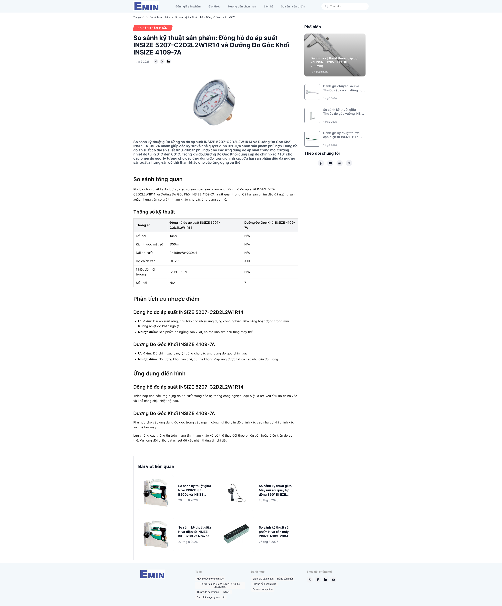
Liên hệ (268, 6)
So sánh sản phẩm (293, 6)
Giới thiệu (214, 6)
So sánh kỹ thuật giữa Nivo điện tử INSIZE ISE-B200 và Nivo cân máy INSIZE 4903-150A (194, 531)
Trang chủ (138, 17)
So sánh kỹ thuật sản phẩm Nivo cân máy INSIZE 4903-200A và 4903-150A (276, 531)
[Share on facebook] (156, 61)
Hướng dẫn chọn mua (242, 6)
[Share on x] (162, 61)
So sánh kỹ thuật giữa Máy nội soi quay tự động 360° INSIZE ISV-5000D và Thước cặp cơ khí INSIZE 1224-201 (275, 490)
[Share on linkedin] (168, 61)
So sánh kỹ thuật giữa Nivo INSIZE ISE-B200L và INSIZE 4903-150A (194, 490)
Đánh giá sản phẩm (188, 6)
